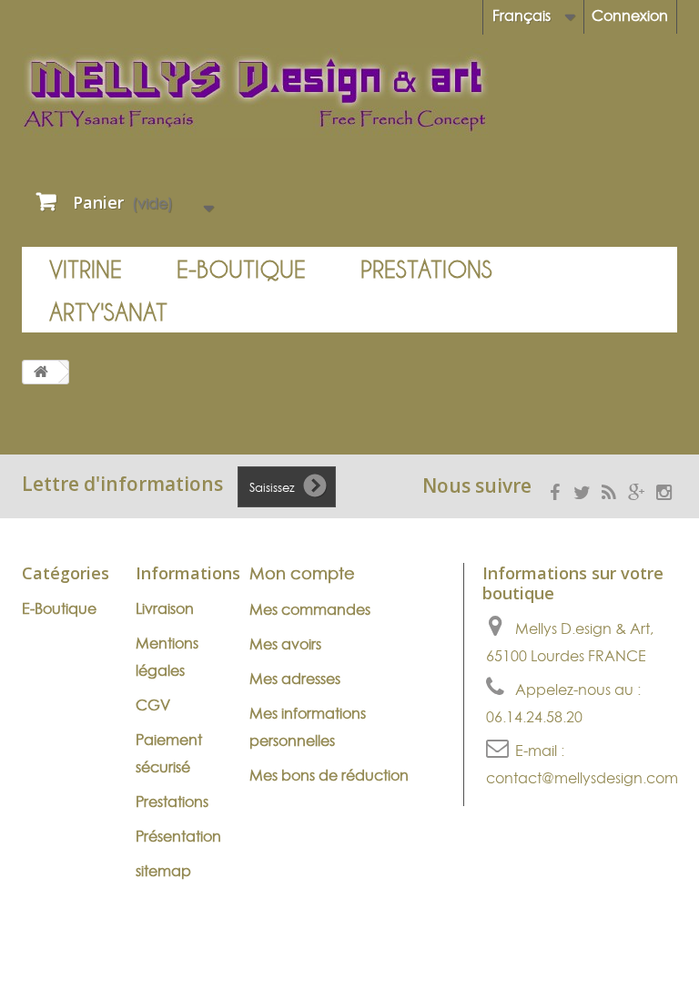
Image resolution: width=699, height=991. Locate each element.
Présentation (178, 836)
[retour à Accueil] (41, 372)
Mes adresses (294, 679)
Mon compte (302, 573)
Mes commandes (309, 609)
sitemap (163, 871)
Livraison (165, 608)
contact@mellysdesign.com (582, 778)
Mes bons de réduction (329, 775)
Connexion (630, 15)
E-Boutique (59, 608)
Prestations (426, 269)
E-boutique (241, 269)
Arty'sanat (108, 312)
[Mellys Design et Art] (349, 93)
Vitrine (85, 269)
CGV (153, 705)
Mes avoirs (285, 644)
